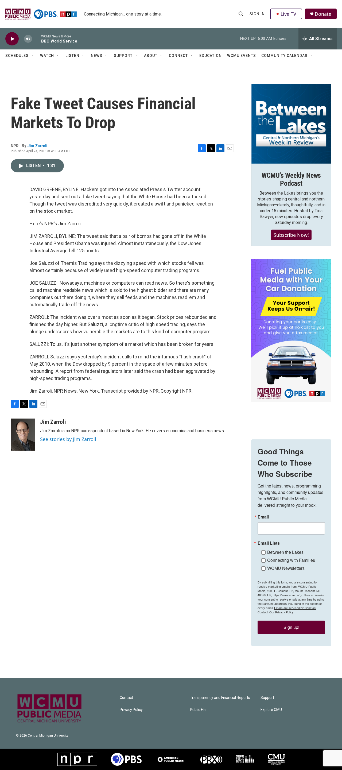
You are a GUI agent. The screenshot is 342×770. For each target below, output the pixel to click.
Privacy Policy (131, 710)
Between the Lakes (285, 552)
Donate (323, 14)
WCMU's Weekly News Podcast (291, 179)
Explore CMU (271, 710)
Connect (178, 55)
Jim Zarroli (37, 145)
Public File (198, 710)
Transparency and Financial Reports (220, 698)
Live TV (288, 14)
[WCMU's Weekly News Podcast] (291, 124)
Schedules (17, 55)
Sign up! (291, 627)
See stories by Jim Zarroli (68, 439)
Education (210, 55)
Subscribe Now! (291, 235)
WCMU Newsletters (286, 568)
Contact (126, 698)
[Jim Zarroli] (23, 435)
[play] (12, 39)
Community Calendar (284, 55)
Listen (72, 55)
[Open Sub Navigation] (32, 55)
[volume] (28, 39)
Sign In (257, 14)
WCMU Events (241, 55)
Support (123, 55)
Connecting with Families (291, 560)
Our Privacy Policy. (281, 612)
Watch (47, 55)
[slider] (36, 38)
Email (263, 517)
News (96, 55)
